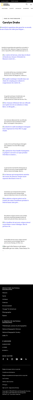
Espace (4, 315)
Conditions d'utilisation (8, 372)
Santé (12, 8)
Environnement (7, 306)
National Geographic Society (11, 332)
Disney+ (29, 1)
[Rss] (26, 359)
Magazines (4, 1)
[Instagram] (12, 359)
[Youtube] (22, 359)
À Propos (4, 384)
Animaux (18, 8)
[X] (8, 359)
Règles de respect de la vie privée (11, 369)
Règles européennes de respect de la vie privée (14, 375)
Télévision (14, 1)
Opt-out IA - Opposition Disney (10, 387)
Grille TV (5, 335)
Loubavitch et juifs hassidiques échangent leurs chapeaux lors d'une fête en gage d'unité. (15, 145)
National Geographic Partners (11, 329)
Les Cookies (5, 378)
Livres (4, 347)
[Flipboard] (17, 359)
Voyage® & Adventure (9, 309)
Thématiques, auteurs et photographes (14, 326)
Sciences (26, 8)
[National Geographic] (2, 4)
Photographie (6, 312)
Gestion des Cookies (7, 381)
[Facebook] (3, 359)
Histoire (5, 8)
